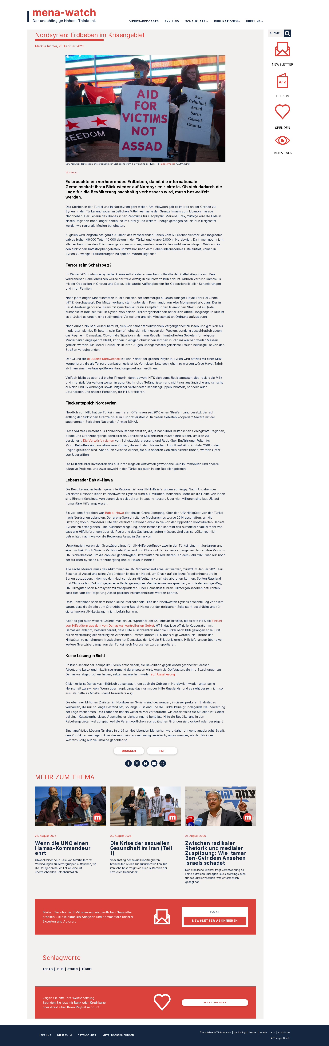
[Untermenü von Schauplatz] (207, 21)
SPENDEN (282, 128)
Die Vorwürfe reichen (98, 440)
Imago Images (167, 164)
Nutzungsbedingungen (118, 1035)
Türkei (86, 969)
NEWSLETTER (282, 64)
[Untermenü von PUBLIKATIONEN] (239, 21)
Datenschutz (87, 1035)
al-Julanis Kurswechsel (104, 359)
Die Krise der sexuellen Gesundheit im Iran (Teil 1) (141, 848)
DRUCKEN (129, 751)
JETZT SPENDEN (215, 1002)
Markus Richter (46, 46)
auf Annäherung (163, 674)
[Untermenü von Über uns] (262, 21)
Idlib (60, 969)
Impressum (64, 1035)
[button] (128, 763)
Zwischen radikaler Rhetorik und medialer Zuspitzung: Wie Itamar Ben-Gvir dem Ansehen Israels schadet (215, 853)
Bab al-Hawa (114, 513)
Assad (48, 969)
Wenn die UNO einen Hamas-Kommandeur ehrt (62, 848)
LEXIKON (282, 96)
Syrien (72, 969)
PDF (162, 751)
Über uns (45, 1035)
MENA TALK (282, 153)
